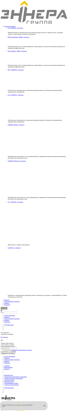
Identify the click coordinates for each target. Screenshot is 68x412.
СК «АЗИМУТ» (16, 95)
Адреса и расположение (11, 384)
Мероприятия (8, 367)
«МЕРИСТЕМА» (16, 125)
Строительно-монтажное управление (15, 377)
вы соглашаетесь (17, 405)
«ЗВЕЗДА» (14, 248)
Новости (6, 369)
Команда (6, 300)
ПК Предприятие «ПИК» (18, 37)
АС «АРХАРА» (15, 202)
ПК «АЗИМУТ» (16, 70)
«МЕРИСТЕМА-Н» (17, 161)
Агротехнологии (9, 380)
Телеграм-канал (9, 325)
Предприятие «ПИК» (17, 51)
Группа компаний (9, 26)
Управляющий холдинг (11, 383)
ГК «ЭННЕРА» (15, 28)
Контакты (7, 304)
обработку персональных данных (22, 350)
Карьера (6, 303)
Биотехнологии (9, 381)
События (7, 366)
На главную (4, 337)
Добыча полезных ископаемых (13, 378)
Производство (8, 375)
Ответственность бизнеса (12, 301)
